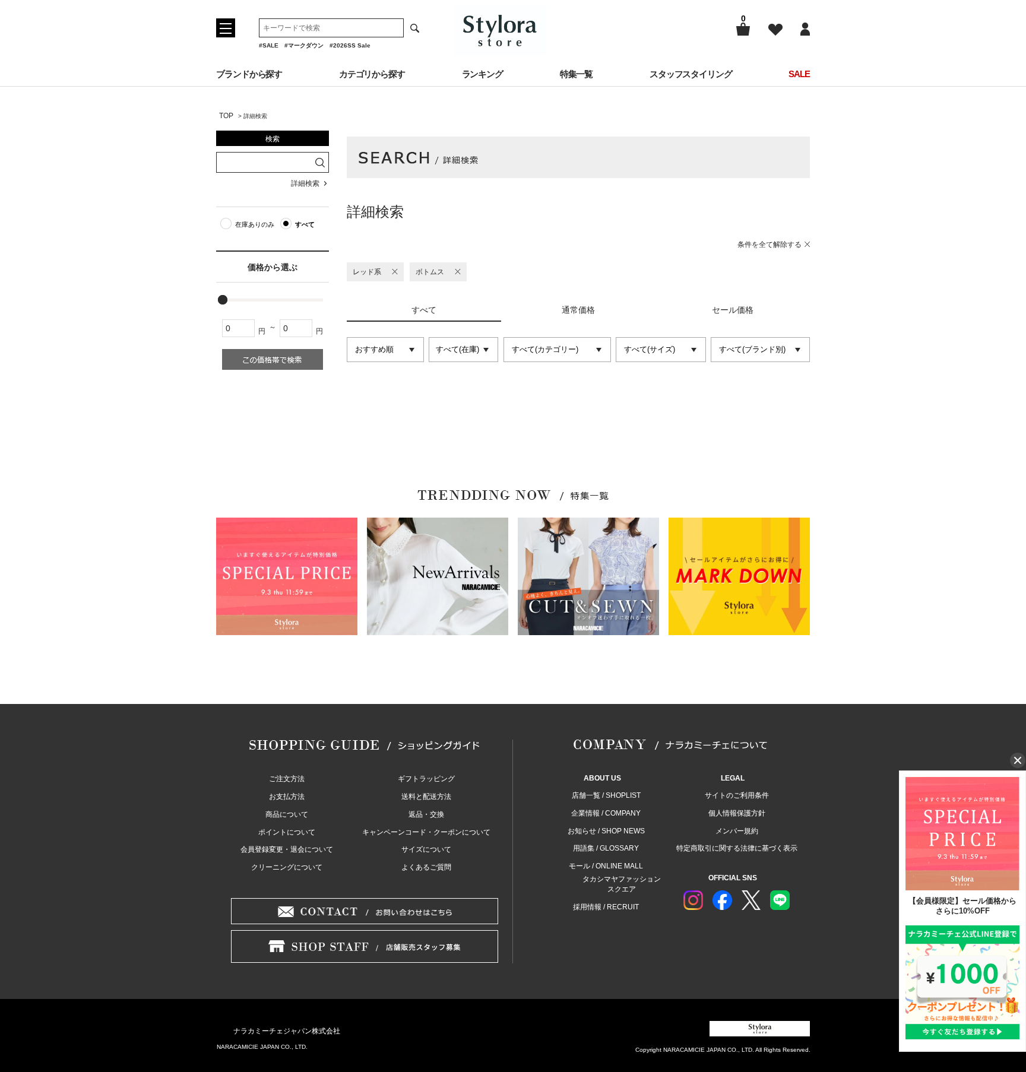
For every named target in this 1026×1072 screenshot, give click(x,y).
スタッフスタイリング (691, 74)
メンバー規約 (736, 831)
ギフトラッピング (426, 779)
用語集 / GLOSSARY (606, 848)
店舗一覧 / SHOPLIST (606, 795)
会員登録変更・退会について (286, 849)
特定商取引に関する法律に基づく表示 (736, 848)
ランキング (483, 74)
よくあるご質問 (426, 867)
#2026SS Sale (350, 45)
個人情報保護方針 (736, 813)
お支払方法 (287, 796)
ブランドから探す (249, 74)
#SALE (268, 45)
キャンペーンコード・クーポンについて (426, 832)
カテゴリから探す (372, 74)
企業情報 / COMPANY (606, 813)
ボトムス (430, 272)
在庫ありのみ (254, 224)
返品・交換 (426, 814)
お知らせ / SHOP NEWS (606, 831)
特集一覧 (576, 74)
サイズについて (426, 849)
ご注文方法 (287, 779)
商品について (286, 814)
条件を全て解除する (769, 244)
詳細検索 (305, 183)
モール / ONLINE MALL (606, 866)
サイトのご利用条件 (737, 795)
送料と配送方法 (426, 796)
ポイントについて (286, 832)
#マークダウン (304, 45)
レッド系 (367, 272)
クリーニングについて (286, 867)
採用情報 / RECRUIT (606, 907)
